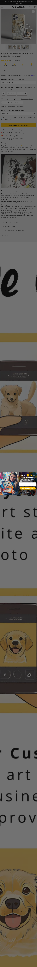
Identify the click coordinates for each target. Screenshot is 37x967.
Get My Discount (27, 488)
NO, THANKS (27, 492)
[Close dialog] (36, 473)
